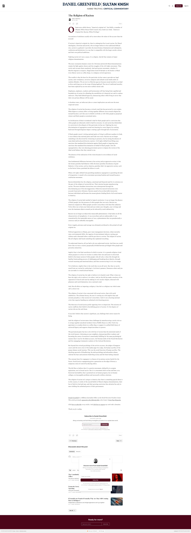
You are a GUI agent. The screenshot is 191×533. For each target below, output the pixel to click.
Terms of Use (103, 483)
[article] (95, 502)
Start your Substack (92, 531)
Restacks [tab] (78, 451)
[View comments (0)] (73, 23)
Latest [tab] (74, 470)
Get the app (101, 531)
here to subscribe (76, 405)
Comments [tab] (72, 451)
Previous (74, 441)
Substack (176, 531)
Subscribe (178, 6)
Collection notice (22, 531)
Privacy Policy (107, 485)
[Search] (169, 5)
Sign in (186, 6)
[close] (110, 459)
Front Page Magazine (114, 400)
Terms (17, 531)
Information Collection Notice (95, 485)
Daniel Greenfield (76, 18)
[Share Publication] (172, 5)
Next (118, 441)
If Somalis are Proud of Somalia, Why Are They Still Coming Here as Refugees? (88, 499)
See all (71, 510)
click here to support (99, 405)
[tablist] (74, 451)
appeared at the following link (90, 400)
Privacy (13, 531)
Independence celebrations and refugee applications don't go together (86, 502)
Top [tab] (70, 470)
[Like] (69, 23)
